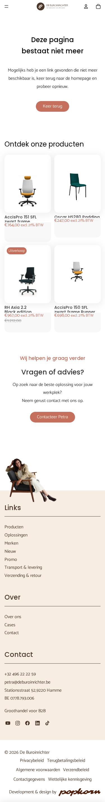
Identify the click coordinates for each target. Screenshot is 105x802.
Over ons (12, 617)
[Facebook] (27, 723)
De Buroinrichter (35, 752)
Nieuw (10, 551)
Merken (11, 543)
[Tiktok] (47, 723)
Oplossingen (15, 535)
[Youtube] (8, 723)
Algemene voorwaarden (38, 770)
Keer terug (52, 106)
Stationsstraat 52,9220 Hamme (33, 690)
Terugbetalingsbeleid (66, 760)
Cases (9, 625)
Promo (10, 559)
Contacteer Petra (52, 417)
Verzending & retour (22, 575)
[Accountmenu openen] (86, 6)
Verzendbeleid (76, 770)
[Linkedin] (37, 723)
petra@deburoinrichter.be (27, 682)
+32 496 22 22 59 (20, 674)
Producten (13, 527)
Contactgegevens (29, 779)
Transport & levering (23, 567)
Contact (11, 633)
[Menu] (6, 6)
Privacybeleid (32, 760)
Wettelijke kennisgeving (70, 779)
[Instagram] (17, 723)
